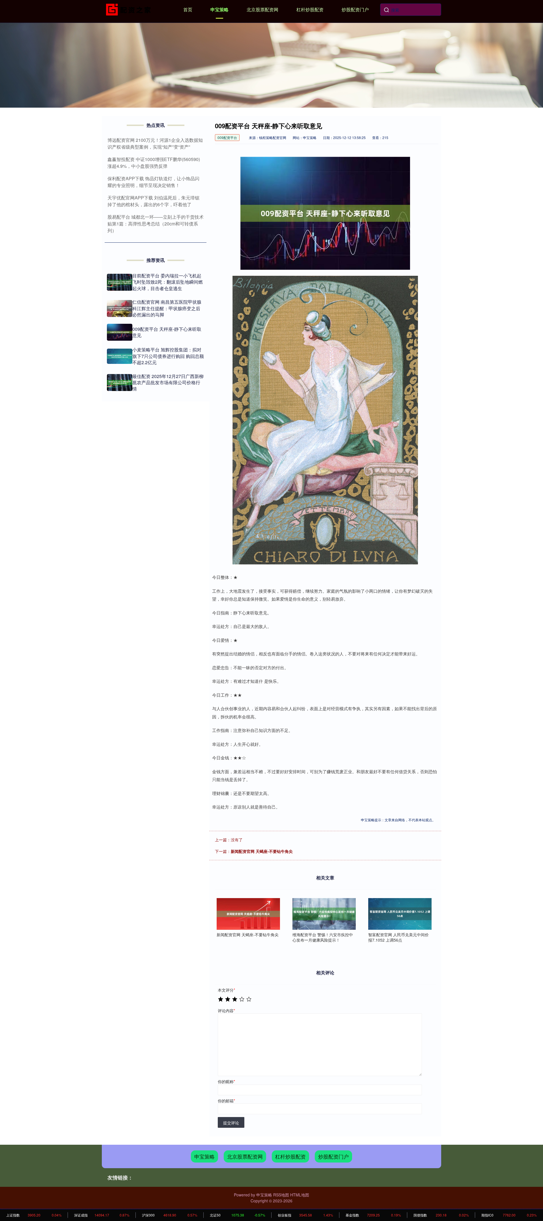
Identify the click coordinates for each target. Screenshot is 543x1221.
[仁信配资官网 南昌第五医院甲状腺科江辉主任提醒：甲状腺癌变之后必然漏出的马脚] (119, 308)
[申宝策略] (129, 9)
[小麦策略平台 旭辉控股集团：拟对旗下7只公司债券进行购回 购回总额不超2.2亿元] (119, 356)
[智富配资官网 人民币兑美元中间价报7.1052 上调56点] (400, 914)
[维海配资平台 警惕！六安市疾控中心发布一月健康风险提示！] (324, 914)
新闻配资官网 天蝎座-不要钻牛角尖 (262, 851)
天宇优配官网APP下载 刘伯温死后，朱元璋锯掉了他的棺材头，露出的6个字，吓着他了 (153, 201)
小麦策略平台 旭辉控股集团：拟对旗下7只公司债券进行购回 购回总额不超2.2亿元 (168, 356)
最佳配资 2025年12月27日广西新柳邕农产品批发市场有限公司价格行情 (168, 382)
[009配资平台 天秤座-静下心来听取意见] (119, 332)
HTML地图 (299, 1195)
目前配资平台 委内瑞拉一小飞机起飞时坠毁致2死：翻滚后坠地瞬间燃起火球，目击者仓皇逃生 (167, 282)
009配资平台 (227, 137)
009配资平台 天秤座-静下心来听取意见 (166, 332)
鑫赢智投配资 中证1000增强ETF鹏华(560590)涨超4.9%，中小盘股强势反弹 (153, 162)
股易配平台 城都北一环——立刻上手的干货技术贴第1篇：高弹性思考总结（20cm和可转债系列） (155, 224)
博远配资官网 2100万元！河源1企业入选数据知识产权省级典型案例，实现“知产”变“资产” (155, 143)
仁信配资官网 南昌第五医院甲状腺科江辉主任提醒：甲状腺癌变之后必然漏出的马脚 (166, 308)
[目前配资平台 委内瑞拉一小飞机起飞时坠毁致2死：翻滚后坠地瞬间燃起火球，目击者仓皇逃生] (119, 282)
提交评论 (231, 1123)
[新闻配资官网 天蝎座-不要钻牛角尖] (248, 914)
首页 (187, 9)
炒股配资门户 (355, 9)
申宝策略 (219, 9)
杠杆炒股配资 (310, 9)
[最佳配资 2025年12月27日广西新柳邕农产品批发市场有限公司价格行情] (119, 382)
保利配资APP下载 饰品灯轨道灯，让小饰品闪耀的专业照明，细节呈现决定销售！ (153, 181)
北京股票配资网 (262, 9)
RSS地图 (281, 1195)
